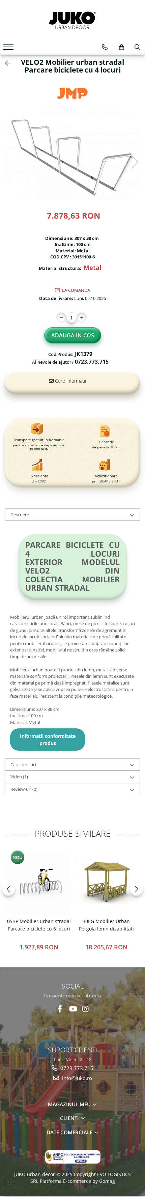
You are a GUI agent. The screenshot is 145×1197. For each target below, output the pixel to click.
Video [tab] (19, 777)
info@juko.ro (76, 1077)
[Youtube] (73, 1008)
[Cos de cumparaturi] (121, 47)
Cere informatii (70, 381)
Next (134, 162)
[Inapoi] (5, 63)
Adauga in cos (72, 335)
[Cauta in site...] (137, 47)
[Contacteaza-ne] (104, 47)
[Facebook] (60, 1008)
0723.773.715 (76, 1068)
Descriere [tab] (19, 514)
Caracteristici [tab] (23, 764)
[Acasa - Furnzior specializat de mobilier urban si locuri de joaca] (72, 20)
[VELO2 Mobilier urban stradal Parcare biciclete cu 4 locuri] (72, 155)
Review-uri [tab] (23, 789)
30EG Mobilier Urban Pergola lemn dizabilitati (106, 925)
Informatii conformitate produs (48, 739)
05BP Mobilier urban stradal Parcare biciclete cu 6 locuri (39, 925)
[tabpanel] (72, 155)
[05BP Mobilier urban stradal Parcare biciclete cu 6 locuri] (38, 882)
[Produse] (9, 49)
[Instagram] (85, 1008)
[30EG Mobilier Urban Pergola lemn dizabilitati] (106, 882)
